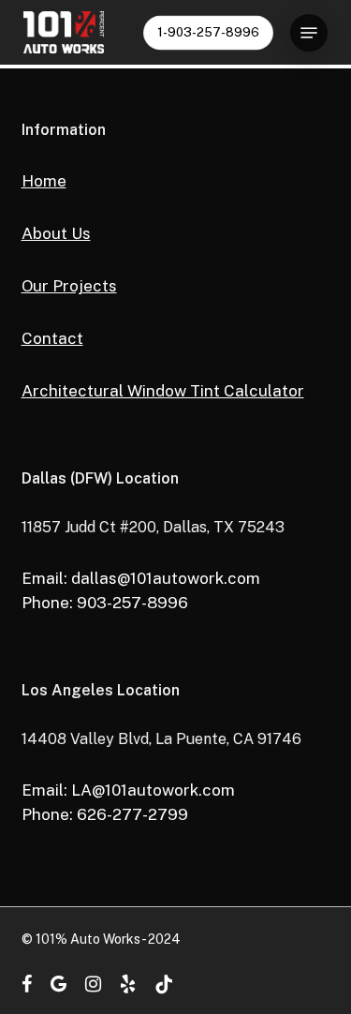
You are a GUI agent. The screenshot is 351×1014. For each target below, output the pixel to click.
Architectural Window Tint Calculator (163, 390)
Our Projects (69, 285)
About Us (56, 233)
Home (44, 180)
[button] (309, 32)
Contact (52, 338)
